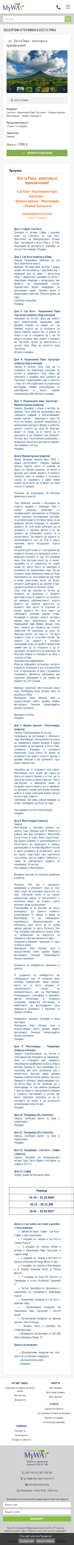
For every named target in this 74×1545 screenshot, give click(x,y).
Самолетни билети (54, 1408)
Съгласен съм (26, 1541)
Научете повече (45, 1541)
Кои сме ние (20, 1395)
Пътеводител (21, 1435)
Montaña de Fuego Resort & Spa (41, 1262)
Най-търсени (55, 1396)
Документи (20, 1399)
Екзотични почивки (55, 1392)
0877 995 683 (45, 1472)
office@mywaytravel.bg (39, 1484)
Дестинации (55, 1387)
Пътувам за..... (21, 1430)
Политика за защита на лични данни (20, 1389)
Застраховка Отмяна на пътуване (54, 1413)
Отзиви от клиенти (21, 1439)
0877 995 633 (32, 1472)
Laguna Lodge (21, 1254)
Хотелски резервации (54, 1422)
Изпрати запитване (39, 153)
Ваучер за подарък (54, 1417)
